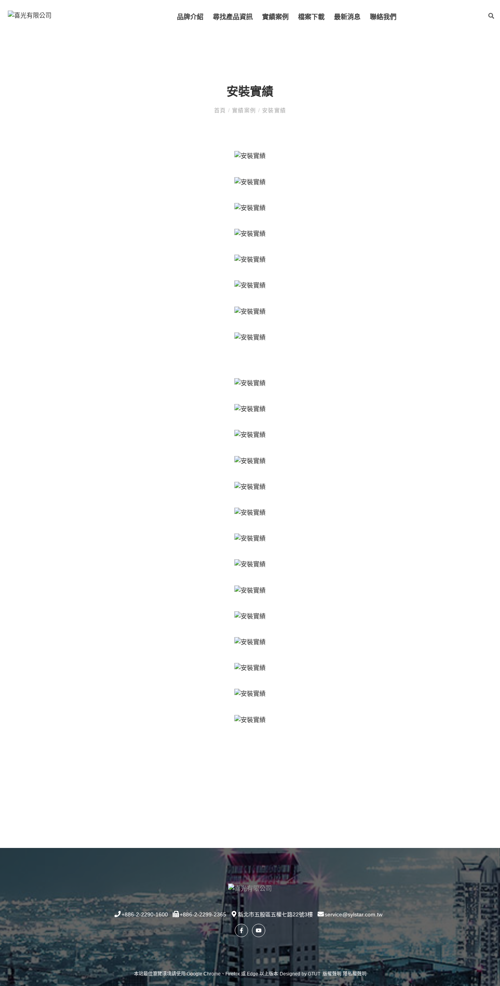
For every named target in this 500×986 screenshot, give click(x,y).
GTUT (314, 974)
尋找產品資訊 (233, 17)
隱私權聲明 (354, 974)
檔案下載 (311, 17)
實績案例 (275, 17)
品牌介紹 (190, 17)
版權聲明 (332, 974)
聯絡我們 (383, 17)
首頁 (221, 110)
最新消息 (347, 17)
